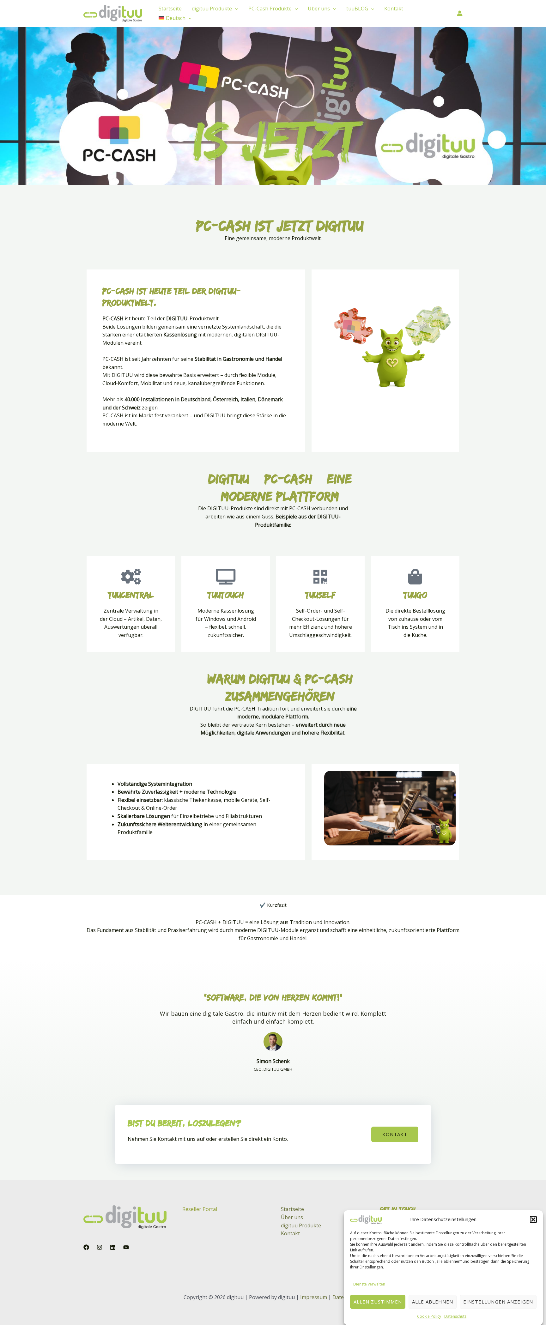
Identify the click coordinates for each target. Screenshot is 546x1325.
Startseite (170, 8)
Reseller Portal (199, 1209)
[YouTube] (126, 1247)
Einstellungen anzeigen (498, 1301)
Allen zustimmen (378, 1301)
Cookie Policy (429, 1316)
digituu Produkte (212, 8)
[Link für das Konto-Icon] (460, 13)
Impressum (313, 1297)
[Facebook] (86, 1247)
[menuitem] (175, 18)
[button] (533, 1219)
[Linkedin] (113, 1247)
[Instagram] (99, 1247)
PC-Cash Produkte (270, 8)
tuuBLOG (357, 8)
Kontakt (393, 8)
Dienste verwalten (369, 1284)
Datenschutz (455, 1316)
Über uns (319, 8)
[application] (235, 8)
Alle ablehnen (432, 1301)
